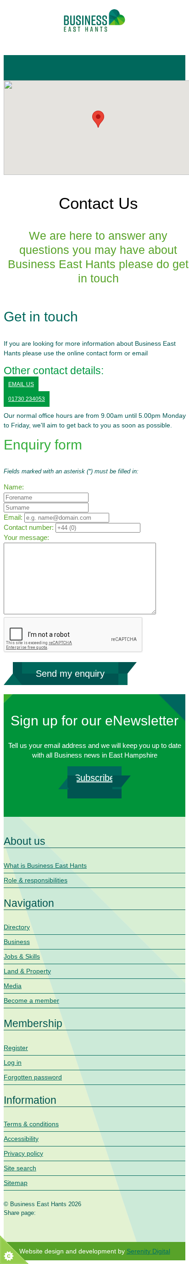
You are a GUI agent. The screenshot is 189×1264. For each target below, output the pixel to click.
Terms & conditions (31, 1124)
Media (13, 985)
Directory (17, 927)
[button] (98, 119)
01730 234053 (26, 399)
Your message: (26, 537)
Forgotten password (33, 1077)
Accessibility (21, 1138)
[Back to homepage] (94, 20)
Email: (13, 517)
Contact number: (29, 527)
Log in (13, 1062)
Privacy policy (23, 1153)
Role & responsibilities (35, 880)
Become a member (31, 1000)
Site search (20, 1168)
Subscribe (94, 778)
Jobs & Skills (22, 956)
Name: (14, 487)
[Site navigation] (16, 67)
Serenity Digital (148, 1251)
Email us (21, 384)
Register (16, 1047)
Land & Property (27, 971)
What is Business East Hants (45, 865)
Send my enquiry (70, 674)
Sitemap (16, 1182)
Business (17, 941)
